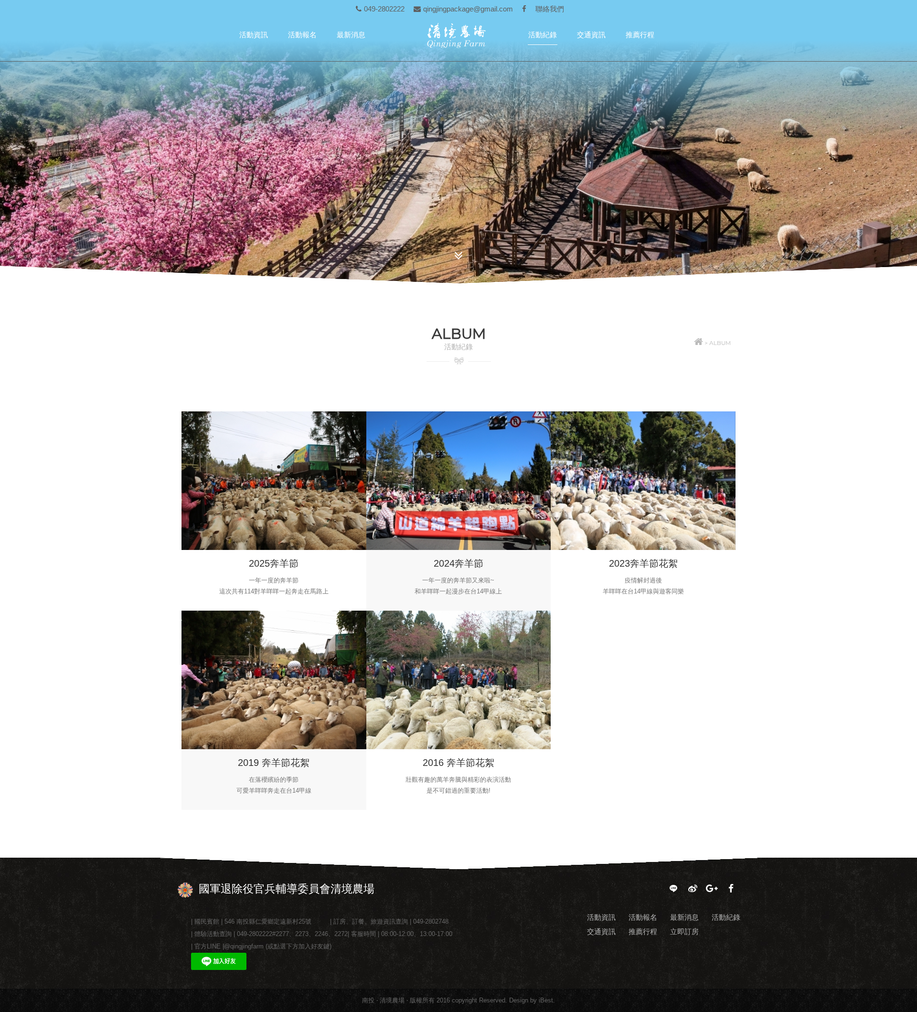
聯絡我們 (549, 9)
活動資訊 (253, 35)
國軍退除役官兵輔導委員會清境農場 (286, 889)
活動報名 (302, 35)
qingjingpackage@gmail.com (468, 9)
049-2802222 (384, 9)
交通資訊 (591, 35)
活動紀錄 (542, 35)
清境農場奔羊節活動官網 (461, 35)
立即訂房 (684, 931)
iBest (546, 1000)
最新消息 (351, 35)
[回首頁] (698, 342)
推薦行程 (640, 35)
